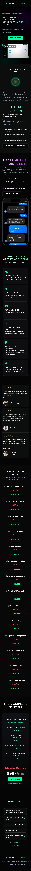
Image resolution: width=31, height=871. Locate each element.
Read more (6, 397)
